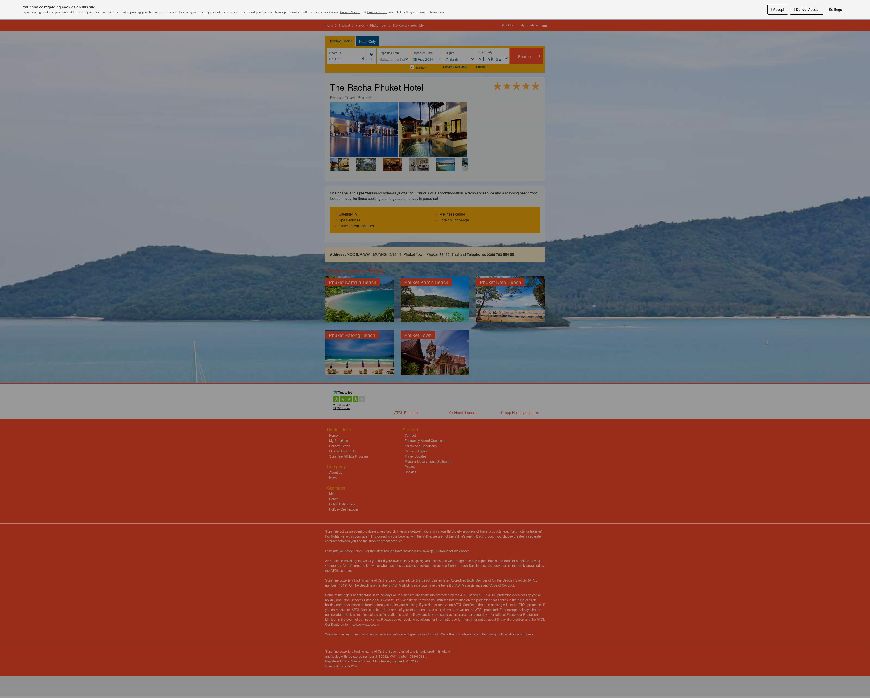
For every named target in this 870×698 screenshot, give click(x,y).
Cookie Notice (350, 12)
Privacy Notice (377, 12)
